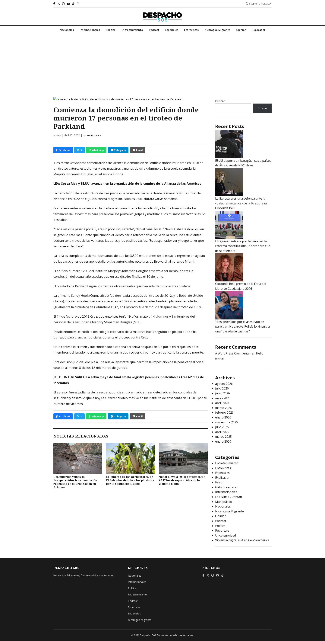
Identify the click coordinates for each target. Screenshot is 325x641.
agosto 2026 (224, 384)
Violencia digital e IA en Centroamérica (242, 540)
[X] (58, 4)
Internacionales (90, 30)
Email (139, 150)
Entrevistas (191, 30)
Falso (218, 482)
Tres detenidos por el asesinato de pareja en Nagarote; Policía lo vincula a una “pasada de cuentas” (242, 326)
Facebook (64, 150)
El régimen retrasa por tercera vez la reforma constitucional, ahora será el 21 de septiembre (243, 246)
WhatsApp (98, 150)
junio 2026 (222, 393)
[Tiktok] (73, 4)
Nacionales (67, 30)
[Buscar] (78, 3)
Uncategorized (225, 535)
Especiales (171, 30)
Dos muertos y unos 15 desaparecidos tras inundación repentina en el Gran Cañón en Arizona (75, 482)
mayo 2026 (222, 398)
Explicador (258, 30)
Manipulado (223, 502)
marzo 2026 (223, 408)
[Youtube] (68, 4)
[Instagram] (63, 4)
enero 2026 (223, 417)
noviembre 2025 (226, 422)
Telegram (120, 150)
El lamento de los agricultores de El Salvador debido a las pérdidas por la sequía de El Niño (130, 480)
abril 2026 (222, 403)
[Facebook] (54, 4)
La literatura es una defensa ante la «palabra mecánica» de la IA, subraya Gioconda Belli (241, 203)
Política (110, 30)
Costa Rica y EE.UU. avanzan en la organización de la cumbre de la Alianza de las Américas (131, 183)
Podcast (154, 30)
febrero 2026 (224, 412)
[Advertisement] (162, 63)
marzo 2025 (223, 436)
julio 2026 (222, 388)
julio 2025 (222, 427)
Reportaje (222, 530)
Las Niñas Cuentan (228, 497)
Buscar (220, 101)
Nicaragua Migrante (217, 30)
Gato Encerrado (226, 487)
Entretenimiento (132, 30)
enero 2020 (223, 441)
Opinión (241, 30)
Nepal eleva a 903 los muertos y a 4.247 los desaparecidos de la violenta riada (182, 480)
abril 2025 (222, 432)
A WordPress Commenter (233, 353)
